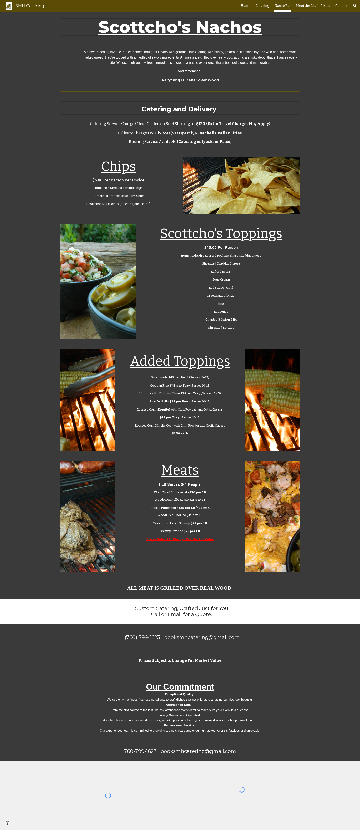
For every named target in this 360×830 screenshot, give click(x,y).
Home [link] (245, 6)
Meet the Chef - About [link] (313, 6)
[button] (355, 6)
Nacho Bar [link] (283, 6)
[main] (180, 27)
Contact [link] (341, 6)
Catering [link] (262, 6)
